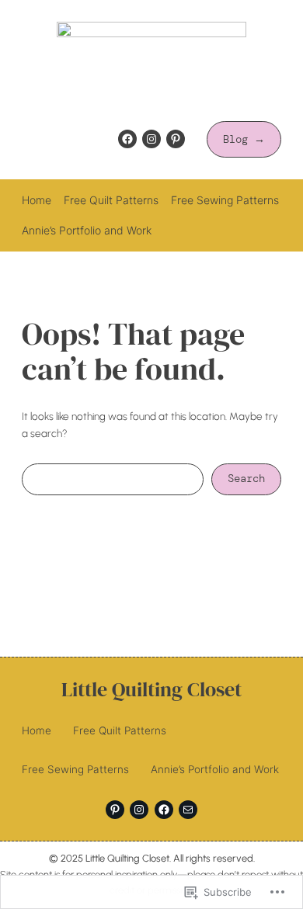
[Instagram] (151, 139)
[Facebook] (127, 139)
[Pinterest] (175, 139)
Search (246, 478)
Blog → (244, 139)
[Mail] (188, 809)
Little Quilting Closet (151, 689)
